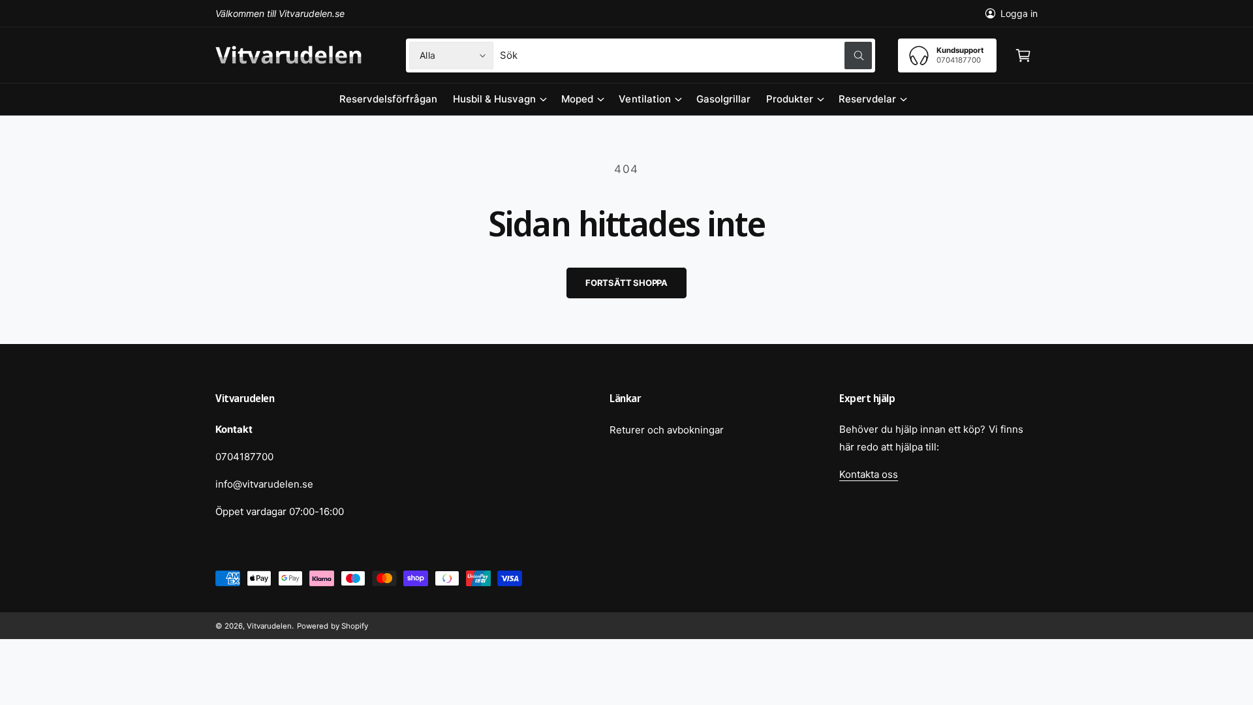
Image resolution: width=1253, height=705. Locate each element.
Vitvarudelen (269, 626)
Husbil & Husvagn (494, 99)
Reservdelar (867, 99)
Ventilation (644, 99)
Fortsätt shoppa (626, 282)
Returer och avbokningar (667, 430)
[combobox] (686, 55)
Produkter (789, 99)
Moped (577, 99)
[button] (1023, 55)
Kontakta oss (868, 474)
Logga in (1019, 13)
